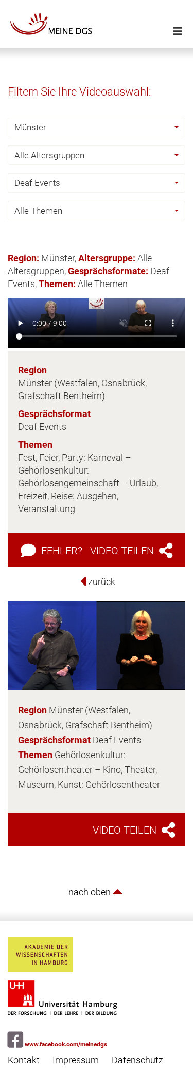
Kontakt (24, 1059)
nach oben (90, 892)
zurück (100, 581)
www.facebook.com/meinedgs (65, 1044)
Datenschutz (137, 1059)
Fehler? (60, 550)
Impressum (75, 1059)
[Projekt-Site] (96, 24)
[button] (96, 127)
